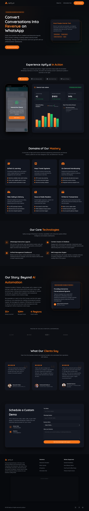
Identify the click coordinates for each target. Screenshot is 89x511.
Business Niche (47, 422)
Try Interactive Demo (12, 47)
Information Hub (67, 3)
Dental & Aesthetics (68, 462)
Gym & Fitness (66, 79)
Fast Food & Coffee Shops (70, 468)
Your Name (46, 408)
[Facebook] (79, 507)
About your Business (48, 429)
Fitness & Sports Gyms (69, 470)
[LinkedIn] (82, 507)
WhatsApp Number (48, 415)
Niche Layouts (42, 465)
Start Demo (17, 117)
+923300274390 (17, 427)
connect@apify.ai (17, 432)
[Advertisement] (44, 490)
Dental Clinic (24, 79)
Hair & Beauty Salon (37, 79)
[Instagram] (75, 507)
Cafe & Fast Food (52, 79)
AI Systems (42, 468)
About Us (59, 3)
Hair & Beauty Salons (69, 465)
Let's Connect (78, 3)
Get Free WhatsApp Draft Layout (62, 442)
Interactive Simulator (44, 462)
